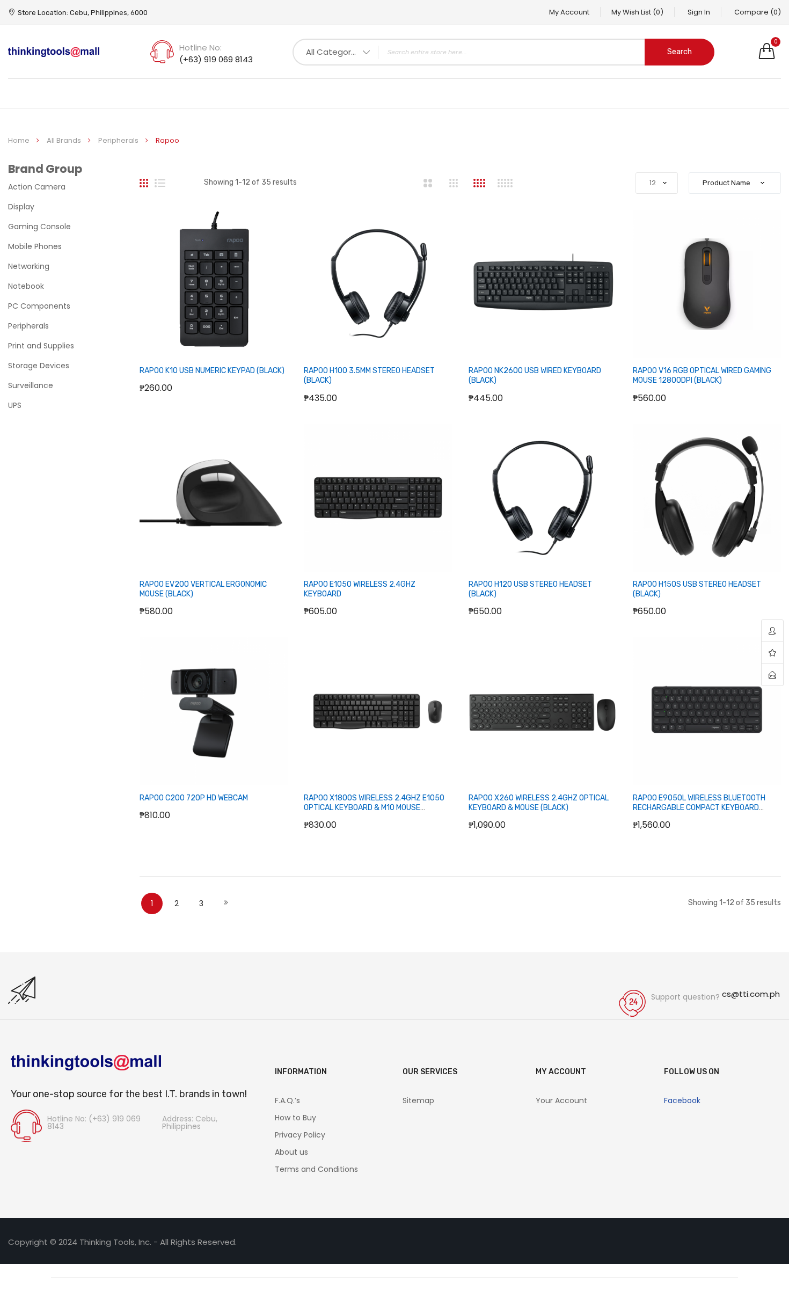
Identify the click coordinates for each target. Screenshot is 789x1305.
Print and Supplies (41, 345)
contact (772, 675)
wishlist (772, 653)
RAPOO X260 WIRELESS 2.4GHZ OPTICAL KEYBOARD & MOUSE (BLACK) (539, 802)
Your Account (561, 1100)
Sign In (699, 12)
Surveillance (30, 385)
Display (21, 206)
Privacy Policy (300, 1135)
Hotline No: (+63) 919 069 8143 (94, 1122)
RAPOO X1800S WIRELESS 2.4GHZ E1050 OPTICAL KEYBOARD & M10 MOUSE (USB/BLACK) (374, 807)
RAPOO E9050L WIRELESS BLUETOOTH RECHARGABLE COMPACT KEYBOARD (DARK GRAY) (699, 807)
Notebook (26, 286)
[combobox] (503, 52)
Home (19, 140)
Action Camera (36, 186)
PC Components (39, 306)
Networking (28, 266)
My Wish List (637, 12)
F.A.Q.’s (287, 1100)
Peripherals (119, 140)
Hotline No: (200, 47)
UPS (14, 405)
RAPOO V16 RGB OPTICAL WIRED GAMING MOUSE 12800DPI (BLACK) (702, 375)
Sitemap (418, 1100)
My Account (569, 12)
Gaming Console (39, 226)
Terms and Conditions (316, 1169)
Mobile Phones (35, 246)
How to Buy (295, 1117)
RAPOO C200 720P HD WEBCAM (194, 798)
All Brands (65, 140)
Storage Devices (38, 365)
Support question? (685, 997)
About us (291, 1152)
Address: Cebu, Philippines (189, 1122)
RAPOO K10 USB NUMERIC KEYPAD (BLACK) (212, 370)
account (772, 631)
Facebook (682, 1100)
